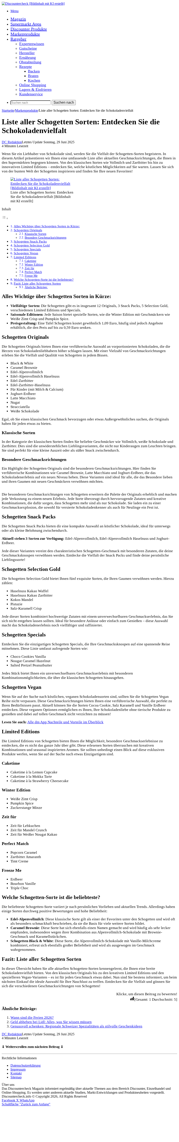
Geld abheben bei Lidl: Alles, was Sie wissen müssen (51, 1022)
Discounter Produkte (28, 29)
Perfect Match (33, 272)
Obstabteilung (30, 62)
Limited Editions (25, 257)
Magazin (18, 19)
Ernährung (27, 57)
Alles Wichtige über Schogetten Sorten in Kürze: (47, 226)
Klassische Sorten (35, 234)
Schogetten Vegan (26, 253)
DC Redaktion (12, 142)
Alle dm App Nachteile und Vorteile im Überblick (65, 722)
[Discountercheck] (33, 3)
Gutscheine (28, 48)
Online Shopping (32, 85)
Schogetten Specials (27, 249)
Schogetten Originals (28, 230)
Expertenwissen (31, 44)
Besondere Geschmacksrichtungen (45, 237)
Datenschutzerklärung (25, 1065)
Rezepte (25, 66)
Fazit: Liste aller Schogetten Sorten (37, 283)
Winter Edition (34, 264)
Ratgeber (18, 39)
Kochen (34, 80)
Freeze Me (31, 275)
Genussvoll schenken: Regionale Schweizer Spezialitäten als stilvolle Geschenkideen (76, 1026)
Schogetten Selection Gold (32, 245)
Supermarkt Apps (25, 24)
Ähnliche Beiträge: (36, 287)
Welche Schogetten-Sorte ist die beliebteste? (44, 279)
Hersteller (27, 53)
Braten (33, 76)
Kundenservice (31, 94)
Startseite (8, 110)
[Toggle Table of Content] (5, 218)
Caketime (30, 261)
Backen (34, 71)
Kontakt (16, 1073)
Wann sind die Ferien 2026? (32, 1017)
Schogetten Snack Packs (30, 241)
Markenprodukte (25, 34)
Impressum (18, 1069)
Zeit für (29, 268)
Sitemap (16, 1077)
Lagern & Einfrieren (35, 89)
